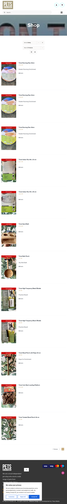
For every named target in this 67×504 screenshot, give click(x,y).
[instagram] (62, 472)
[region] (22, 491)
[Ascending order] (42, 42)
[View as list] (35, 52)
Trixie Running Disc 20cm (26, 63)
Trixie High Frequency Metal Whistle (30, 288)
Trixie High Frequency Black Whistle (30, 320)
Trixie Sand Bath (24, 224)
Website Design (34, 501)
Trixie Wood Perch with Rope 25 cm (30, 353)
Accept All (34, 496)
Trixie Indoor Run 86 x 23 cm (27, 159)
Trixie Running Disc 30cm (26, 127)
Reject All (23, 496)
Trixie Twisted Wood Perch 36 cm (29, 417)
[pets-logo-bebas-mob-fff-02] (7, 465)
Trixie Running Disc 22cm (26, 95)
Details (21, 73)
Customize (11, 496)
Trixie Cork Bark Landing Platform (29, 385)
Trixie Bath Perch (24, 256)
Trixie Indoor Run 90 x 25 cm (27, 192)
